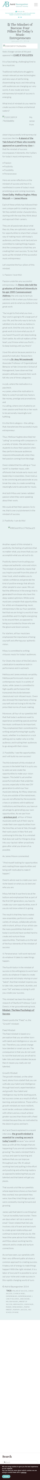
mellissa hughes (12, 1301)
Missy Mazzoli (18, 1304)
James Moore (20, 198)
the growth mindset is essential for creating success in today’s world (17, 1137)
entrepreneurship (24, 1296)
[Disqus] (20, 1356)
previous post (10, 817)
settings (23, 1472)
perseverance (17, 1307)
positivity (16, 1310)
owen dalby (28, 1304)
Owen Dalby (8, 194)
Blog (21, 11)
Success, (24, 1310)
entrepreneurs (11, 1296)
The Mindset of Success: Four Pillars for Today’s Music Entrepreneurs (20, 13)
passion (8, 1307)
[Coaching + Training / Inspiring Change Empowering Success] (15, 4)
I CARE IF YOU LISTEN (23, 55)
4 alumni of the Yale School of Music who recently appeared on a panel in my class (18, 142)
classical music (19, 1293)
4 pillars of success (19, 1291)
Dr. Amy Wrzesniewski (22, 359)
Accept (6, 1476)
